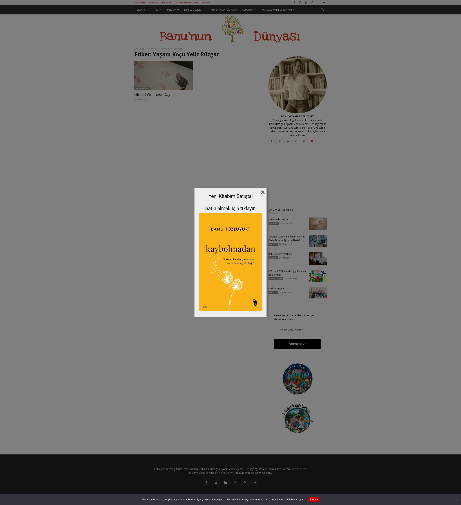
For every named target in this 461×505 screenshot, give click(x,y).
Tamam (314, 499)
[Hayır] (456, 499)
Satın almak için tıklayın (230, 208)
